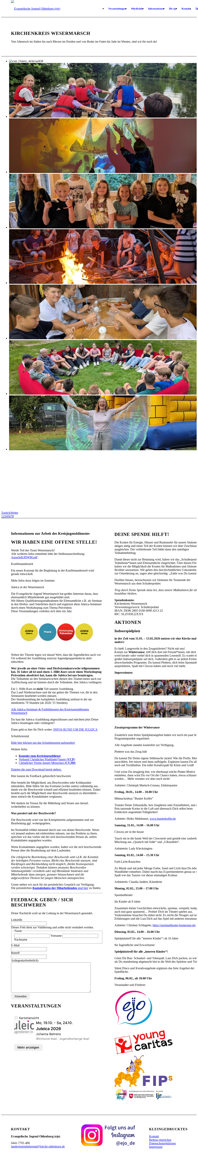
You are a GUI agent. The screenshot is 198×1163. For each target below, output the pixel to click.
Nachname (20, 939)
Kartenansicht (28, 1018)
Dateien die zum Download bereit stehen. (36, 769)
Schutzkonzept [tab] (20, 736)
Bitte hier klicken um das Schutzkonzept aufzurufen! (43, 742)
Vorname (56, 935)
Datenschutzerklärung (162, 1143)
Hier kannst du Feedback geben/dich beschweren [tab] (41, 776)
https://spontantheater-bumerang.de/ (174, 925)
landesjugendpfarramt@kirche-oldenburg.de (38, 1146)
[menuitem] (117, 8)
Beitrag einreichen (160, 1139)
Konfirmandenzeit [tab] (22, 564)
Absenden (20, 996)
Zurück (5, 512)
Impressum (155, 1146)
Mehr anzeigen (28, 1047)
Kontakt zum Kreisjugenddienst (40, 756)
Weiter (14, 512)
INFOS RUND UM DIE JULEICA (75, 729)
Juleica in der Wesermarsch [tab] (27, 587)
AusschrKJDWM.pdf (24, 557)
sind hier (60, 888)
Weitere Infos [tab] (19, 749)
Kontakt (154, 1136)
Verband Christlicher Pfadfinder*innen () (47, 759)
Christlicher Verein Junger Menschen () (47, 762)
